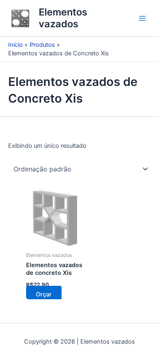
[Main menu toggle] (142, 18)
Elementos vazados (63, 17)
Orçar (44, 294)
